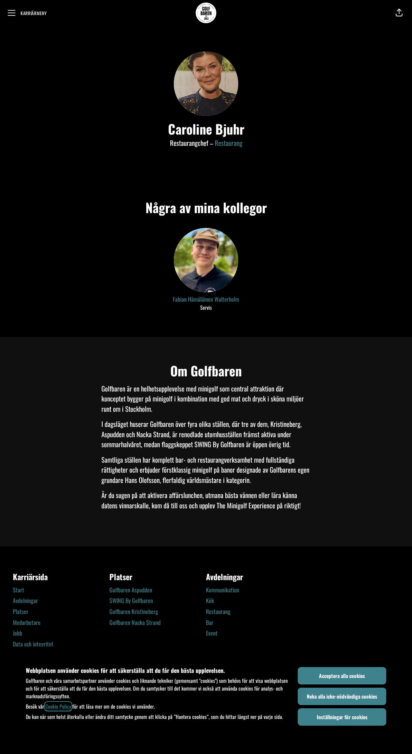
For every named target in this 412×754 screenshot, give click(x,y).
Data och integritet (33, 644)
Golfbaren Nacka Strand (135, 622)
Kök (210, 600)
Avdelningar (25, 600)
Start (18, 590)
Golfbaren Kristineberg (133, 611)
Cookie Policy (58, 706)
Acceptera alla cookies (342, 676)
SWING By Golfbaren (131, 600)
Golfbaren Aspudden (130, 590)
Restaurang (228, 143)
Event (212, 633)
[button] (399, 13)
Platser (20, 611)
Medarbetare (27, 622)
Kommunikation (222, 590)
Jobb (17, 633)
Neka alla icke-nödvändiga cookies (342, 696)
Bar (209, 622)
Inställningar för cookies (342, 717)
